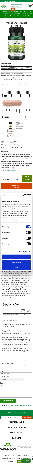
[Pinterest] (24, 447)
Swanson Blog (16, 433)
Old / (17, 405)
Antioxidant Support (15, 145)
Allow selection (16, 262)
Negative (28, 405)
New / (13, 405)
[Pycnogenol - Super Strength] (10, 125)
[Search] (13, 9)
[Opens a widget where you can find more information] (26, 460)
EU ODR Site (16, 438)
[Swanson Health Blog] (30, 447)
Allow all (16, 257)
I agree (20, 461)
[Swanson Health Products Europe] (3, 7)
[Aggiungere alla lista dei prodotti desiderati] (2, 170)
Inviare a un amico (11, 170)
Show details (23, 251)
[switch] (28, 232)
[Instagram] (27, 447)
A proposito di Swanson (16, 427)
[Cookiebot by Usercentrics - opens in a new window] (23, 195)
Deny (16, 267)
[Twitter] (22, 447)
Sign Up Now (27, 417)
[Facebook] (19, 447)
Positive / (22, 405)
